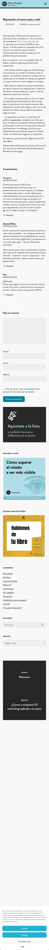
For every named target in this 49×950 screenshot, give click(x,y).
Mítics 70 (7, 585)
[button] (45, 4)
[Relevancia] (24, 675)
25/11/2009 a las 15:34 (10, 277)
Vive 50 (6, 604)
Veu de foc (7, 596)
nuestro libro (15, 119)
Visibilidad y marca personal (29, 24)
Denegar (24, 935)
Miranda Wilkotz (9, 223)
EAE (31, 38)
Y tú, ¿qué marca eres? (12, 607)
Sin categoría (8, 592)
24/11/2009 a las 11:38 (10, 180)
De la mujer (8, 573)
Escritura (7, 577)
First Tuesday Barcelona (27, 41)
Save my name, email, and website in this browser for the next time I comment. (21, 390)
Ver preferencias (24, 941)
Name (6, 351)
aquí (19, 151)
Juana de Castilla (10, 581)
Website (6, 374)
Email (6, 363)
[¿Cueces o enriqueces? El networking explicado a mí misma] (24, 705)
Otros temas (8, 588)
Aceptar (25, 928)
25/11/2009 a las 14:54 (10, 226)
